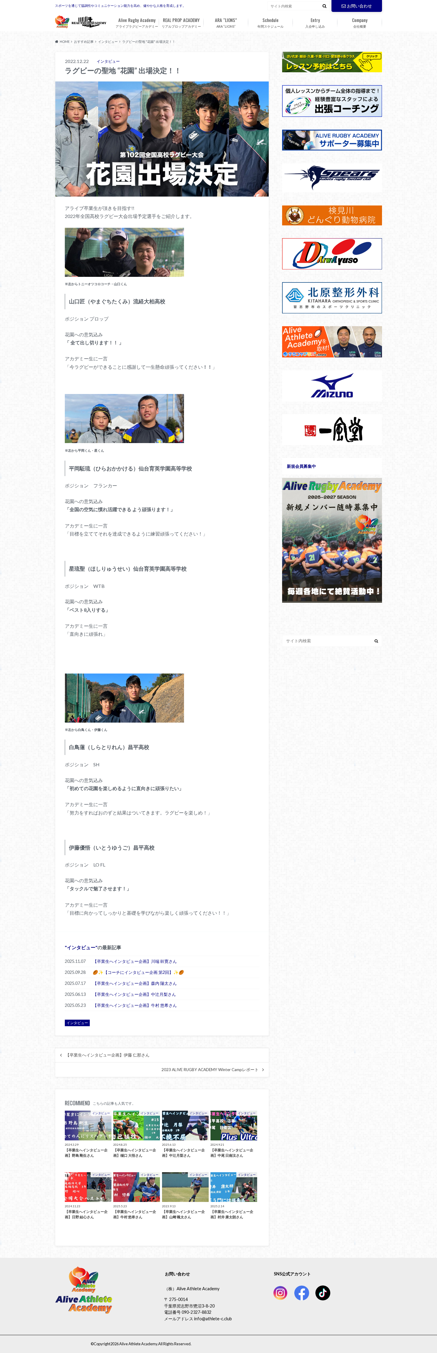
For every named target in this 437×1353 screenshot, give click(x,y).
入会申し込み (315, 22)
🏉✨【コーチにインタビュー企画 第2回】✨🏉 (138, 972)
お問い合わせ (359, 5)
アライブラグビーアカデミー (137, 22)
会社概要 (359, 22)
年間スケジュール (270, 22)
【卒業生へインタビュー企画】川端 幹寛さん (135, 961)
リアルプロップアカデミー (181, 22)
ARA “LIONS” (226, 22)
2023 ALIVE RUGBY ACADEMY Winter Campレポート (210, 1069)
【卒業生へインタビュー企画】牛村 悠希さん (135, 1005)
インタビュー (81, 947)
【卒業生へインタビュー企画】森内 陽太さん (135, 983)
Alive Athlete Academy (138, 1343)
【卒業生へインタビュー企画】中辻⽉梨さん (134, 994)
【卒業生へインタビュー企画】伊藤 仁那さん (107, 1055)
